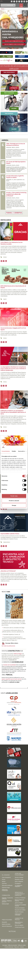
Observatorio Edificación (7, 885)
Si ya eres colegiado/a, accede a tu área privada (14, 44)
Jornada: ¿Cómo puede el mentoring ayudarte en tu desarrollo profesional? (16, 194)
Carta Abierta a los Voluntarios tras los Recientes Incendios (11, 243)
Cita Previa (4, 883)
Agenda (4, 299)
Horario (3, 879)
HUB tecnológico (18, 653)
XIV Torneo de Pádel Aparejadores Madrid (16, 162)
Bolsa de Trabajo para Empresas (19, 900)
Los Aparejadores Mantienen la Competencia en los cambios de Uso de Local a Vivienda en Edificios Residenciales (13, 368)
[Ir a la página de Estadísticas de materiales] (14, 840)
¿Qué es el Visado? (19, 902)
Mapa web (16, 947)
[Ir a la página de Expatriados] (14, 796)
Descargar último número (11, 643)
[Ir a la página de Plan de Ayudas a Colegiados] (14, 818)
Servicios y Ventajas (19, 877)
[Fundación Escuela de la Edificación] (14, 721)
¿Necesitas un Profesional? (8, 571)
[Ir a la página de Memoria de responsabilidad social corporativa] (14, 862)
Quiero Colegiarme (19, 881)
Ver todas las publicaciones (8, 645)
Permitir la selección (14, 500)
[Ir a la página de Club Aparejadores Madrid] (14, 807)
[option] (7, 877)
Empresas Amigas (6, 887)
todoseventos (14, 213)
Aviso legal (4, 945)
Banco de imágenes (19, 925)
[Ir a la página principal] (1, 0)
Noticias (5, 257)
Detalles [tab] (14, 451)
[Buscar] (14, 5)
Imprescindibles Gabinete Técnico (10, 533)
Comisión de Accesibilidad (9, 664)
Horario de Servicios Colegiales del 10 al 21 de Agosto (13, 328)
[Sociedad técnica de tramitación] (14, 734)
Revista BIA (4, 922)
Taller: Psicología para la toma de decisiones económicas (15, 144)
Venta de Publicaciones (7, 926)
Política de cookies (22, 945)
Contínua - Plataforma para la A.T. (7, 901)
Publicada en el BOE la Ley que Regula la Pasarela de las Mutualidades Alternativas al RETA (13, 412)
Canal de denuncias (9, 947)
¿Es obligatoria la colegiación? (18, 886)
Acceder (14, 108)
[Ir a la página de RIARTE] (14, 763)
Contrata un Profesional (20, 897)
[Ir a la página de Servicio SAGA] (14, 829)
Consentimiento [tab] (6, 451)
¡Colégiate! (14, 88)
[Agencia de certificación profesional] (14, 700)
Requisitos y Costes (19, 879)
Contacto (22, 947)
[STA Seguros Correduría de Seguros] (14, 711)
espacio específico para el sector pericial (11, 679)
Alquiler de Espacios (19, 911)
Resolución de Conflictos (20, 909)
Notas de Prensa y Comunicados (19, 922)
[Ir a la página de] (14, 752)
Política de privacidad (12, 945)
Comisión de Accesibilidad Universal (20, 905)
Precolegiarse (18, 883)
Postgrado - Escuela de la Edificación (7, 898)
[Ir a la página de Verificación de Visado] (14, 851)
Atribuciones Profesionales (5, 890)
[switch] (24, 480)
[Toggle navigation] (25, 5)
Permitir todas (14, 496)
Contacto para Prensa (19, 927)
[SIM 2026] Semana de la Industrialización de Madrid (13, 286)
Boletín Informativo (6, 924)
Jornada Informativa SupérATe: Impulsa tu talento (15, 176)
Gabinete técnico (6, 542)
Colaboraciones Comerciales (18, 914)
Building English (5, 903)
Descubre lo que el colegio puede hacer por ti (14, 41)
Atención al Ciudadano (20, 907)
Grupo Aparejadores (6, 877)
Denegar (14, 505)
